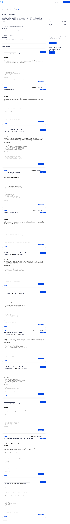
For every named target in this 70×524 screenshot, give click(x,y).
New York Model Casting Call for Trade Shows (14, 366)
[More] (65, 16)
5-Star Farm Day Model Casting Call (12, 291)
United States (10, 53)
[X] (53, 16)
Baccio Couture (34, 364)
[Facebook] (50, 16)
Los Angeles (10, 91)
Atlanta (9, 9)
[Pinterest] (56, 16)
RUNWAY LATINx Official (32, 127)
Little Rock (9, 483)
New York (6, 53)
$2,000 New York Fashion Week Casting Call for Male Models (18, 438)
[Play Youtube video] (58, 61)
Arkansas (6, 483)
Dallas (6, 254)
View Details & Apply (41, 81)
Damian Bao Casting (32, 436)
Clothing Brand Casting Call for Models (13, 332)
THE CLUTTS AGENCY (32, 250)
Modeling (5, 50)
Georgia (11, 9)
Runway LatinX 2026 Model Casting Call (13, 129)
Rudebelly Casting (33, 170)
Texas (8, 254)
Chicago (6, 131)
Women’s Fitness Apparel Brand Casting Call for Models (17, 482)
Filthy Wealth (35, 330)
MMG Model (34, 210)
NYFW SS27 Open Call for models (12, 172)
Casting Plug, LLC (5, 9)
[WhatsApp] (59, 16)
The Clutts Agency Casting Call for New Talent (15, 252)
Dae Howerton (34, 87)
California (6, 91)
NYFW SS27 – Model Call (9, 402)
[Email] (62, 16)
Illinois (9, 131)
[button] (55, 2)
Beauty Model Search (9, 89)
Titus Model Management (10, 52)
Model (19, 53)
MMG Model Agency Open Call (11, 212)
